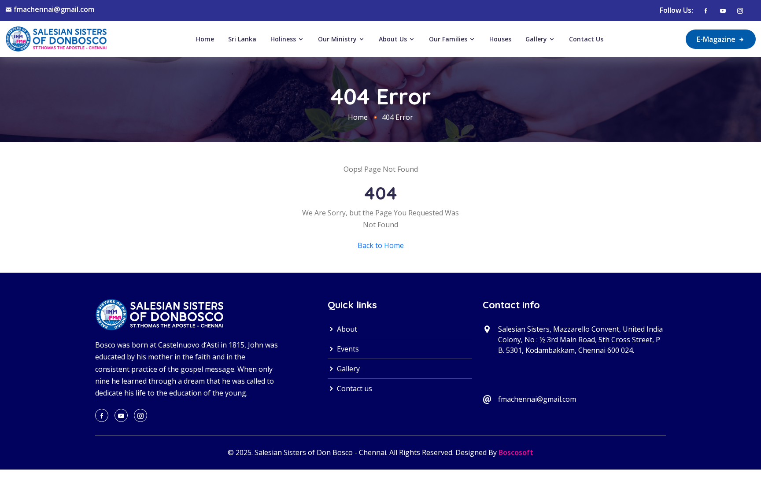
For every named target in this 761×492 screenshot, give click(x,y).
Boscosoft (516, 452)
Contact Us (586, 39)
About (346, 329)
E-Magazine (717, 39)
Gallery (537, 39)
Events (347, 349)
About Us (394, 39)
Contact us (353, 388)
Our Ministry (338, 39)
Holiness (284, 39)
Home (205, 39)
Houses (500, 39)
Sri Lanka (242, 39)
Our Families (449, 39)
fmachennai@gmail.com (54, 9)
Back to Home (381, 245)
